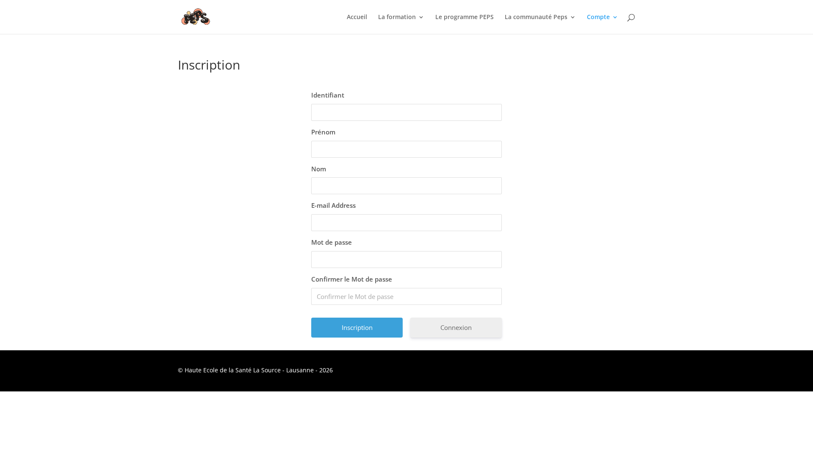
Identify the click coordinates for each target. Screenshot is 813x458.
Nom (318, 169)
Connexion (456, 327)
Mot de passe (331, 242)
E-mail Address (333, 205)
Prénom (323, 132)
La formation (397, 17)
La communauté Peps (536, 17)
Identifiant (327, 95)
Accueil (357, 17)
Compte (598, 17)
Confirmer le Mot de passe (351, 279)
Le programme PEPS (464, 17)
